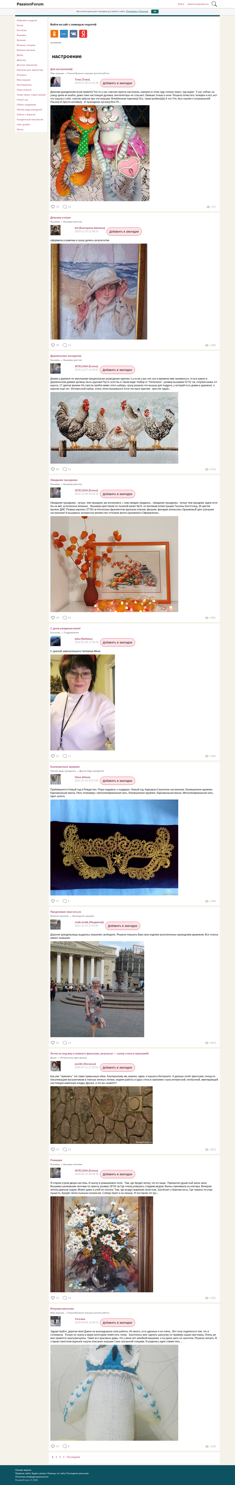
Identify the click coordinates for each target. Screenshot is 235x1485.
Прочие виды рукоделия (29, 109)
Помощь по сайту (56, 1473)
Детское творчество (27, 65)
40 (57, 1149)
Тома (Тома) (82, 79)
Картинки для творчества (30, 70)
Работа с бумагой (26, 114)
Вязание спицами (26, 45)
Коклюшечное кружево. (65, 766)
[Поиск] (214, 4)
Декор (20, 55)
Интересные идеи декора (73, 1057)
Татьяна (80, 1319)
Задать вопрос (39, 1473)
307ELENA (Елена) (86, 366)
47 (57, 901)
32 (57, 1298)
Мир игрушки (23, 80)
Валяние (21, 40)
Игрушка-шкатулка (62, 1308)
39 (57, 207)
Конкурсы (22, 75)
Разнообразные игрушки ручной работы (88, 73)
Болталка (22, 30)
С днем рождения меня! (65, 628)
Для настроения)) (61, 69)
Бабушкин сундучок (27, 20)
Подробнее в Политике (137, 11)
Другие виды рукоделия (91, 771)
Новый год (22, 99)
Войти (181, 4)
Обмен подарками (26, 104)
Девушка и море (60, 217)
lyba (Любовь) (84, 639)
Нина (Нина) (82, 777)
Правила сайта (23, 1473)
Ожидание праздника (63, 480)
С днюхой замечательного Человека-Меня (75, 651)
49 (57, 617)
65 (57, 1042)
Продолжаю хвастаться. (65, 912)
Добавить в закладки (117, 83)
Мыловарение (24, 84)
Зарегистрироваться (198, 4)
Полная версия (23, 1470)
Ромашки (56, 1160)
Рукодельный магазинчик (30, 119)
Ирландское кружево (83, 916)
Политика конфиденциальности (31, 1476)
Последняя (73, 1457)
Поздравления (71, 632)
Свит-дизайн (23, 124)
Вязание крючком (26, 50)
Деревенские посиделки (65, 356)
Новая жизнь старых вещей (31, 94)
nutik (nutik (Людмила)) (89, 922)
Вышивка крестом (72, 221)
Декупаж (21, 60)
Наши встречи (24, 89)
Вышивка (21, 35)
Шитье (20, 129)
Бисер (20, 25)
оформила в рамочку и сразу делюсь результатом (79, 240)
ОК (155, 11)
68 (57, 469)
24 (57, 756)
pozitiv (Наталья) (85, 1064)
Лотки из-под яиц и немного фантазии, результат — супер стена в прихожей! (99, 1053)
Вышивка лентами (72, 1164)
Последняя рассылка (77, 1473)
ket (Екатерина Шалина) (90, 228)
